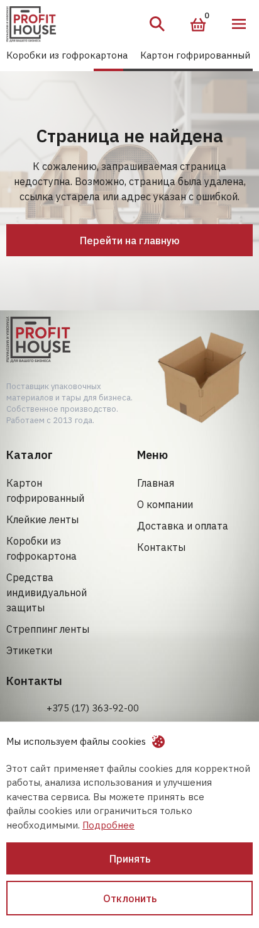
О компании (165, 504)
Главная (155, 483)
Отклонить (130, 898)
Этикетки (29, 650)
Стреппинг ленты (47, 629)
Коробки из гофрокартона (67, 55)
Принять (129, 858)
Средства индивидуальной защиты (46, 592)
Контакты (161, 547)
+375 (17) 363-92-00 (93, 708)
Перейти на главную (130, 240)
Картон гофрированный (195, 55)
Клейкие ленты (42, 519)
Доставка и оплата (182, 525)
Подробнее (108, 825)
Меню (239, 24)
